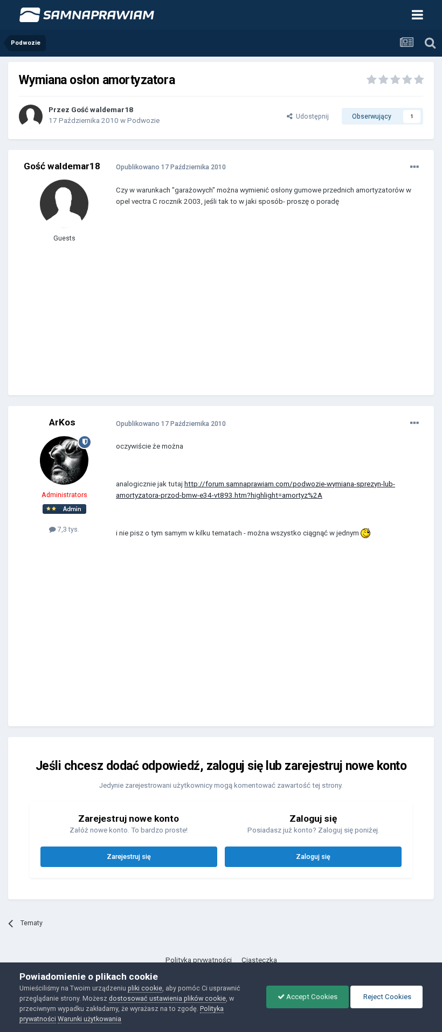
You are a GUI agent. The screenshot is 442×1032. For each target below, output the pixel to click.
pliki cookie (145, 988)
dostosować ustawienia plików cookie (167, 998)
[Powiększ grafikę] (365, 533)
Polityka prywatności (198, 960)
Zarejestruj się (129, 856)
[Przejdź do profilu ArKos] (64, 460)
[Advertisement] (242, 308)
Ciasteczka (259, 960)
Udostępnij (311, 116)
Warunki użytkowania (89, 1019)
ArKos (62, 422)
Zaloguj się (313, 856)
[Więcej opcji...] (414, 167)
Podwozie (143, 120)
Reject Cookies (386, 997)
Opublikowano (171, 167)
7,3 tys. (67, 529)
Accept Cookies (311, 997)
